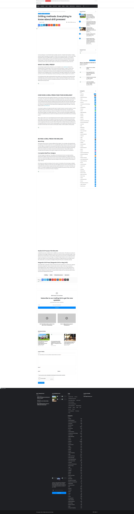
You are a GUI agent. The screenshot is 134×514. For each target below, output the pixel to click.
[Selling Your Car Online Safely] (83, 69)
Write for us (72, 6)
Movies (82, 162)
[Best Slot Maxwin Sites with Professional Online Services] (64, 397)
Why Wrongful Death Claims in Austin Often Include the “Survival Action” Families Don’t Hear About (90, 41)
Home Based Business (84, 159)
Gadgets (82, 142)
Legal (81, 137)
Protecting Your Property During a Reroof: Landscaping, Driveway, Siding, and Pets (43, 343)
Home (38, 6)
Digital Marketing (83, 112)
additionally (66, 66)
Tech (46, 6)
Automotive (82, 129)
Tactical (73, 409)
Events (69, 438)
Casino (82, 177)
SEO (81, 125)
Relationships (70, 483)
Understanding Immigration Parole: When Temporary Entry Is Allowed (69, 343)
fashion (74, 407)
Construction (70, 434)
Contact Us (78, 6)
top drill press (46, 105)
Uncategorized (43, 11)
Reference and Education (85, 120)
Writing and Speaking (84, 154)
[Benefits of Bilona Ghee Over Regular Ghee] (83, 35)
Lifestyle (82, 115)
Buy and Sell (83, 140)
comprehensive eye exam (72, 398)
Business (42, 6)
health (77, 407)
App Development (84, 147)
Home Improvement (84, 100)
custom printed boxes (71, 405)
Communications (83, 164)
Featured (39, 13)
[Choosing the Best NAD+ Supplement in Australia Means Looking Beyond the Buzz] (57, 337)
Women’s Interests (84, 157)
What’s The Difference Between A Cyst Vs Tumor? (88, 63)
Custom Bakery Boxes (71, 400)
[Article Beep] (38, 3)
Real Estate (82, 127)
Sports (82, 149)
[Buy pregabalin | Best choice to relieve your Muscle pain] (83, 74)
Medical (82, 132)
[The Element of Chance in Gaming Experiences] (54, 479)
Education (69, 407)
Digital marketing (78, 405)
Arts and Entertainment (84, 122)
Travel (50, 6)
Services (82, 102)
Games (59, 6)
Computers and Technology (73, 433)
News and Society (84, 174)
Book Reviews (70, 425)
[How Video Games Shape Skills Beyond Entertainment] (59, 479)
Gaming (82, 114)
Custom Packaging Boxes (72, 403)
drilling (46, 275)
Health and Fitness (84, 97)
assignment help (70, 396)
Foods (67, 6)
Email (39, 371)
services (69, 409)
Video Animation (83, 184)
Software (82, 135)
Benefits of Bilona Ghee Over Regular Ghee (90, 34)
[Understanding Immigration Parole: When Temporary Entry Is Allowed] (70, 337)
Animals (82, 145)
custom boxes (78, 400)
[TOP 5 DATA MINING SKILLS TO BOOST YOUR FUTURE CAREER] (83, 83)
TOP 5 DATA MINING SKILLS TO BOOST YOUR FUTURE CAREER (90, 83)
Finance (82, 117)
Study (81, 167)
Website (59, 371)
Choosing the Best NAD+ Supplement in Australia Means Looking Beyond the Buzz (56, 343)
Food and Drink (83, 144)
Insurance (82, 169)
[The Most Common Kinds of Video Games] (83, 79)
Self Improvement (84, 179)
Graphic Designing (71, 452)
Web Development (84, 134)
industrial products (59, 275)
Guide (69, 454)
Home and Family (83, 130)
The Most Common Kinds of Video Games (91, 78)
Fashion (69, 439)
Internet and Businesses (85, 152)
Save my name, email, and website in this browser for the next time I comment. (52, 375)
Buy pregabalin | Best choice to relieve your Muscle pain (90, 73)
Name (39, 367)
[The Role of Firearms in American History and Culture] (64, 479)
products (67, 275)
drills (51, 275)
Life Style (55, 6)
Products (43, 13)
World (63, 6)
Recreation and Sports (84, 182)
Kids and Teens (83, 172)
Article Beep (51, 512)
